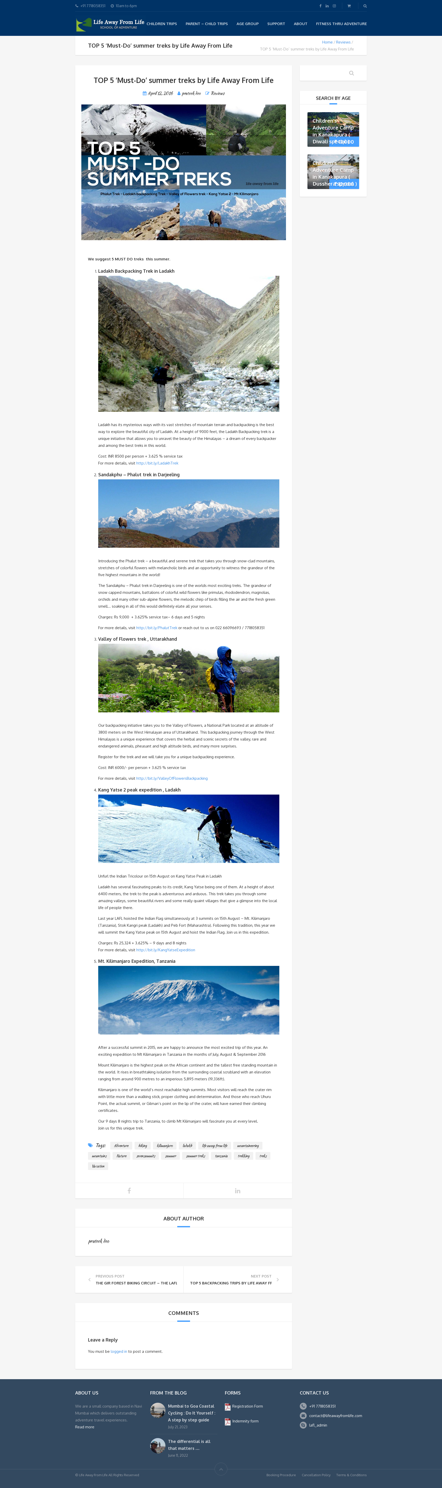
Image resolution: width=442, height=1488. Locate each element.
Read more (84, 1426)
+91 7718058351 (322, 1406)
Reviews (343, 42)
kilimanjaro (165, 1145)
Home (327, 42)
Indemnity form (245, 1421)
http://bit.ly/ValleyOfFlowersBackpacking (172, 778)
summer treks (195, 1155)
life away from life (214, 1145)
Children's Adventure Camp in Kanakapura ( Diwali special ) (333, 131)
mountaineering (248, 1145)
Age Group (248, 23)
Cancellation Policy (316, 1475)
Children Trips (162, 23)
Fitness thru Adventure (341, 23)
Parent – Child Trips (207, 23)
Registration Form (247, 1406)
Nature (121, 1155)
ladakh (187, 1145)
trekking (243, 1155)
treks (263, 1155)
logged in (119, 1351)
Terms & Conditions (351, 1475)
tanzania (221, 1155)
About (300, 23)
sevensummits (145, 1155)
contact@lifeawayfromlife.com (335, 1415)
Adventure (121, 1145)
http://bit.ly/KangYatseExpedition (165, 949)
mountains (99, 1155)
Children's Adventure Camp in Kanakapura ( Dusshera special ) (335, 173)
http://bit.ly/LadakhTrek (157, 463)
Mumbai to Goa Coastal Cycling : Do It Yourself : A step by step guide (191, 1412)
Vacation (98, 1166)
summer (170, 1155)
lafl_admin (318, 1425)
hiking (142, 1145)
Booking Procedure (281, 1475)
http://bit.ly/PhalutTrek (156, 627)
